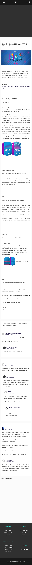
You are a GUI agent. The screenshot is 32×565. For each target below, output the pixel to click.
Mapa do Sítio (24, 534)
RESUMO (28, 86)
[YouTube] (27, 549)
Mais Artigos (8, 530)
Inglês (8, 534)
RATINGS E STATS (22, 86)
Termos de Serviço (24, 530)
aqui (11, 351)
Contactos (24, 536)
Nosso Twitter (8, 545)
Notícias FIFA (8, 549)
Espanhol (8, 536)
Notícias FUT (8, 551)
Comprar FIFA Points (8, 547)
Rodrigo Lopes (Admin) (11, 347)
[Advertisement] (16, 20)
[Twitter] (24, 549)
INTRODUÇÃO (5, 86)
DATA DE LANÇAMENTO (13, 86)
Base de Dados (8, 532)
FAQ (3, 88)
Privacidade (24, 532)
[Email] (22, 549)
